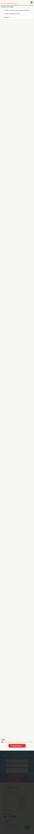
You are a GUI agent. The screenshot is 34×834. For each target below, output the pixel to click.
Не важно (7, 17)
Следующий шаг (16, 746)
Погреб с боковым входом (12, 14)
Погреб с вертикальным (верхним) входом (16, 10)
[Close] (31, 2)
